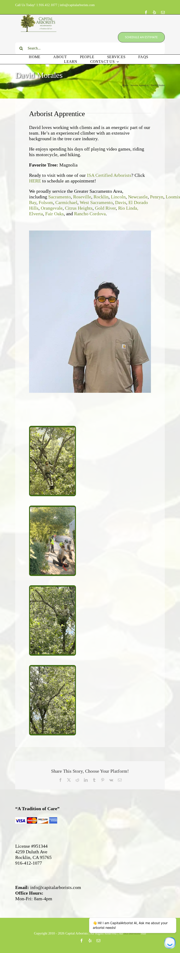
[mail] (163, 12)
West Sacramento (96, 202)
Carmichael (66, 202)
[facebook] (146, 12)
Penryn (156, 196)
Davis (120, 202)
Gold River (105, 208)
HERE (35, 180)
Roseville (82, 196)
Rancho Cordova (90, 213)
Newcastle (138, 196)
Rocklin (101, 196)
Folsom (46, 202)
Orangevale (52, 208)
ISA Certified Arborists (109, 175)
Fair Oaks (54, 213)
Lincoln (118, 196)
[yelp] (154, 12)
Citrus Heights (79, 208)
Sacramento (59, 196)
